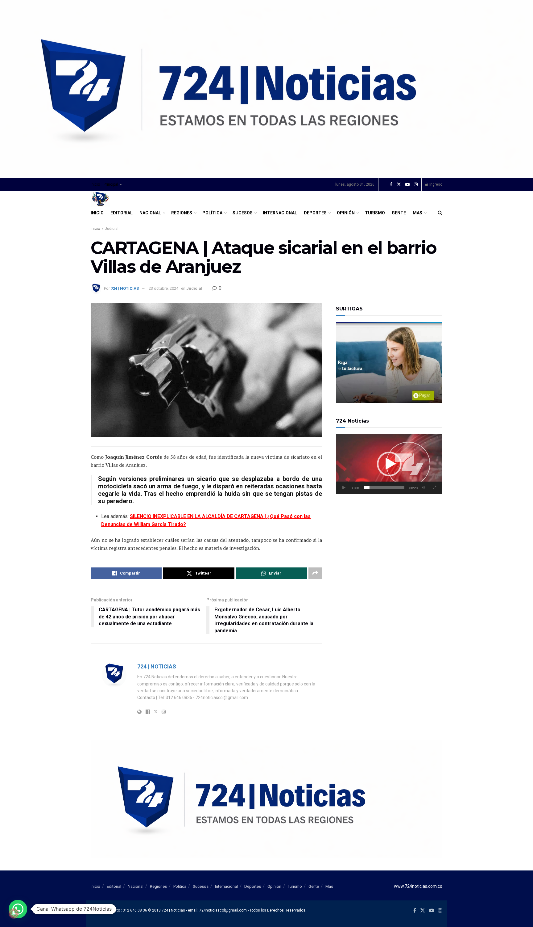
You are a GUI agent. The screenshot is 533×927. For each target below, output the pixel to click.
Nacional (150, 212)
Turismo (375, 212)
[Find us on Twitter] (399, 184)
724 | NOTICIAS (125, 288)
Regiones (181, 212)
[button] (389, 464)
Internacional (280, 212)
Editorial (121, 212)
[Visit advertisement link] (266, 89)
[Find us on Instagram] (416, 184)
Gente (399, 212)
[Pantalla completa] (434, 488)
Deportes (315, 212)
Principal (111, 184)
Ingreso (435, 184)
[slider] (384, 487)
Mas (417, 212)
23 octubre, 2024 (163, 288)
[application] (389, 464)
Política (212, 212)
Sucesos (243, 212)
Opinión (346, 212)
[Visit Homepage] (100, 199)
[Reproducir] (344, 488)
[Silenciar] (423, 488)
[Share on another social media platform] (315, 573)
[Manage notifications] (14, 913)
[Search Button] (440, 213)
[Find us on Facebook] (391, 184)
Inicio (95, 184)
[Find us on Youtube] (407, 184)
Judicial (111, 228)
